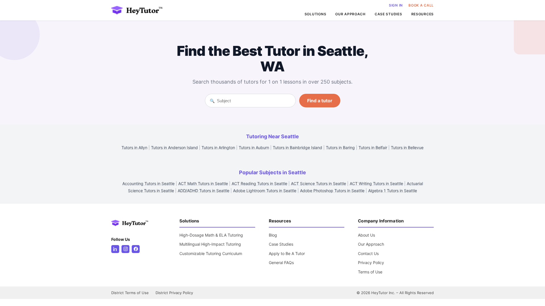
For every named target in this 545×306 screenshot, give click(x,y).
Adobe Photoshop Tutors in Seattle (332, 190)
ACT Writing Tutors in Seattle (376, 183)
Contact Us (368, 253)
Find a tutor (319, 100)
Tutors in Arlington (218, 147)
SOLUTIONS (315, 14)
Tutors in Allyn (134, 147)
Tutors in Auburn (254, 147)
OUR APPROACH (350, 14)
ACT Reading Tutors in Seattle (259, 183)
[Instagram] (125, 249)
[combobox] (254, 101)
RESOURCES (422, 14)
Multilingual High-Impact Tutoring (210, 244)
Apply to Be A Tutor (287, 253)
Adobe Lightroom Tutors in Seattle (264, 190)
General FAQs (281, 262)
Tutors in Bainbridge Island (297, 147)
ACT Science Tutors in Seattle (318, 183)
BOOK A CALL (421, 5)
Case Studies (281, 244)
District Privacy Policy (174, 292)
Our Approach (371, 244)
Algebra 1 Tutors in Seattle (392, 190)
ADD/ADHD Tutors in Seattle (203, 190)
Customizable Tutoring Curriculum (210, 253)
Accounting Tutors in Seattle (148, 183)
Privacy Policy (371, 262)
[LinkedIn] (115, 249)
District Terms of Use (130, 292)
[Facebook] (136, 249)
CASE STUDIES (388, 14)
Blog (273, 235)
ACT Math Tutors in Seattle (203, 183)
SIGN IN (396, 5)
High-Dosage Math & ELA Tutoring (211, 235)
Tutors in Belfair (373, 147)
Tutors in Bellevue (407, 147)
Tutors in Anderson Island (174, 147)
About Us (366, 235)
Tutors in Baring (340, 147)
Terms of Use (370, 271)
